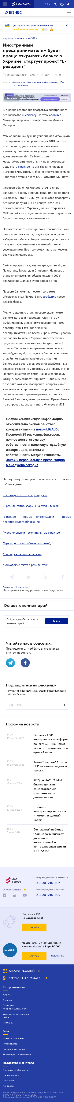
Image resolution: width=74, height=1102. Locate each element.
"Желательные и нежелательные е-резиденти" (34, 532)
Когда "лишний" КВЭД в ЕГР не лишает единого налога (50, 766)
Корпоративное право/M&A (20, 38)
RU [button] (46, 4)
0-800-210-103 (48, 883)
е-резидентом (27, 166)
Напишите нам (11, 1075)
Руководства (10, 1043)
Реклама (8, 1022)
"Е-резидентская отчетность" (22, 554)
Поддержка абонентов (15, 1070)
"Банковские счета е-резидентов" (25, 565)
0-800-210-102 (48, 895)
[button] (5, 4)
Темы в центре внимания (17, 1054)
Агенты (7, 994)
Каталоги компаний (14, 1049)
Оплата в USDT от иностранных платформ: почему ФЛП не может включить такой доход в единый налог (50, 743)
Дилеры (7, 1000)
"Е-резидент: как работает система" (26, 543)
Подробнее (57, 956)
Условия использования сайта (16, 1016)
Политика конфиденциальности (15, 1007)
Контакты (8, 1086)
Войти (56, 621)
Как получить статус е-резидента (25, 495)
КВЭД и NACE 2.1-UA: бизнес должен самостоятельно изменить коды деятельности (48, 788)
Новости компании (13, 1038)
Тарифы (34, 927)
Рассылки (8, 1080)
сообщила (49, 296)
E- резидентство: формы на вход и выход (31, 506)
